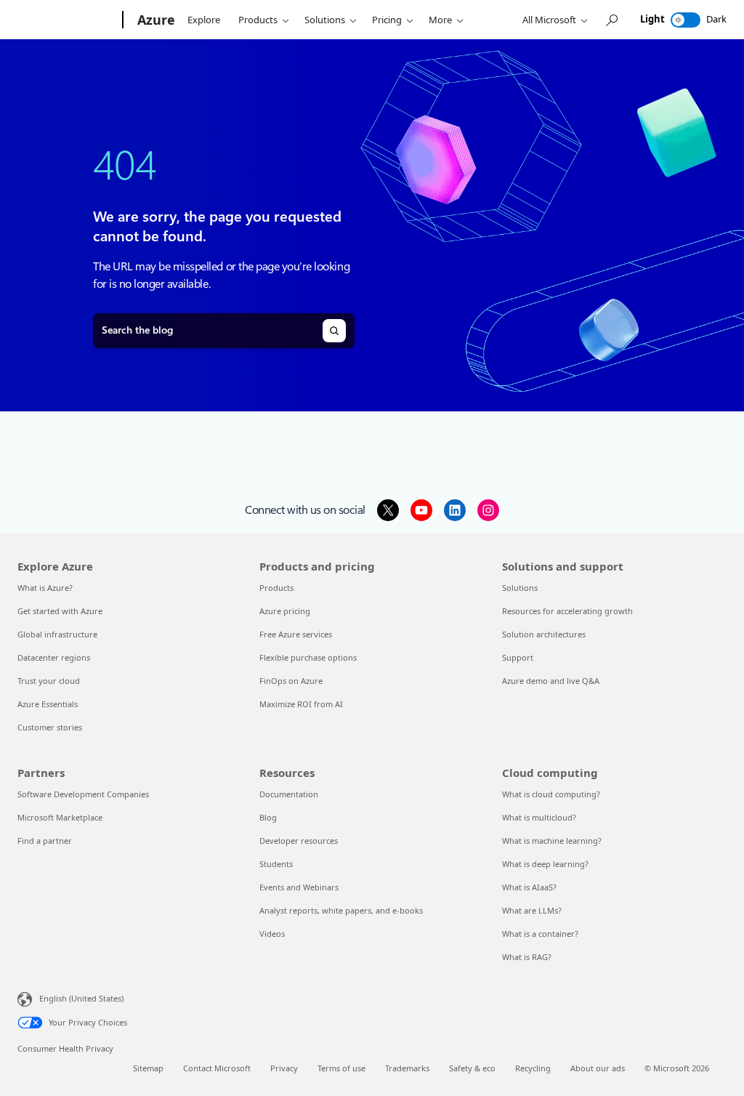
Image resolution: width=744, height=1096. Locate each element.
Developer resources (298, 840)
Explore (203, 19)
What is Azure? (45, 587)
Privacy (284, 1068)
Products (258, 19)
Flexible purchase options (308, 657)
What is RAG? (526, 956)
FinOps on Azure (291, 680)
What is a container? (540, 933)
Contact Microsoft (217, 1068)
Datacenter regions (53, 657)
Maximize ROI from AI (301, 703)
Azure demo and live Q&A (550, 680)
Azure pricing (284, 610)
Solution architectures (544, 634)
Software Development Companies (83, 794)
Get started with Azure (59, 610)
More (440, 19)
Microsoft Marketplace (59, 817)
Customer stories (49, 727)
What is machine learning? (552, 840)
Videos (272, 933)
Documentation (288, 794)
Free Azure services (295, 634)
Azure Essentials (47, 703)
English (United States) (81, 998)
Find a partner (44, 840)
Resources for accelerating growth (567, 610)
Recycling (533, 1068)
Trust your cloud (48, 680)
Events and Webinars (299, 887)
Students (276, 863)
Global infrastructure (57, 634)
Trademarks (407, 1068)
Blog (268, 817)
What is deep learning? (545, 863)
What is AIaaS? (529, 887)
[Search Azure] (611, 20)
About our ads (597, 1068)
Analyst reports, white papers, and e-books (341, 910)
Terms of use (341, 1068)
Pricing (387, 19)
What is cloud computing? (551, 794)
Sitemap (148, 1068)
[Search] (334, 330)
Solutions (324, 19)
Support (517, 657)
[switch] (685, 20)
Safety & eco (472, 1068)
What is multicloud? (539, 817)
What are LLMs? (532, 910)
